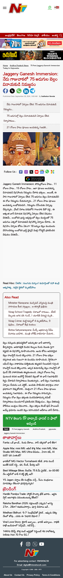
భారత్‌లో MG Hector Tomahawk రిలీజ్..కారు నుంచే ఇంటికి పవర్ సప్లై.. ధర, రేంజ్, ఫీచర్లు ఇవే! (28, 462)
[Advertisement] (31, 257)
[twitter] (13, 91)
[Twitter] (31, 172)
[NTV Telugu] (17, 8)
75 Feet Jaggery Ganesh (20, 429)
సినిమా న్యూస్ (33, 35)
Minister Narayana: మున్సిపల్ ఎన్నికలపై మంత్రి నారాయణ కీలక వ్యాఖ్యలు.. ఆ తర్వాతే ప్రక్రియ (30, 304)
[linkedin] (26, 91)
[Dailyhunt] (52, 172)
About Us (8, 575)
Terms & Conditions (51, 575)
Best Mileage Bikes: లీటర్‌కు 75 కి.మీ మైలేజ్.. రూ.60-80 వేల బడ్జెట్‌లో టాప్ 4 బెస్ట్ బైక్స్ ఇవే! (31, 472)
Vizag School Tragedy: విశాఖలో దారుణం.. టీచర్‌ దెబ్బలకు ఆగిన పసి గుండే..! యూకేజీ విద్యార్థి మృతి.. (32, 313)
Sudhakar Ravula (48, 96)
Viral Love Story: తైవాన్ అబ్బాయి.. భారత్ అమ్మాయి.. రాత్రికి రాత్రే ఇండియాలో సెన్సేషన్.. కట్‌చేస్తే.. (31, 523)
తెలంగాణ (21, 35)
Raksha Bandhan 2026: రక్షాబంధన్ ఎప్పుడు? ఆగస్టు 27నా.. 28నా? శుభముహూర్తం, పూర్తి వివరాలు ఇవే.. (28, 505)
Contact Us (19, 575)
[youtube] (41, 545)
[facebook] (6, 91)
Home (5, 65)
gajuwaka (52, 429)
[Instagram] (26, 172)
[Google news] (42, 172)
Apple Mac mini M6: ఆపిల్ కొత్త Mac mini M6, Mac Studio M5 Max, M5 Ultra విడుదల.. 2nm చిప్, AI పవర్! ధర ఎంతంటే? (30, 452)
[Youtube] (36, 172)
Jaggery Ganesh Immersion (14, 433)
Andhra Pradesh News (19, 65)
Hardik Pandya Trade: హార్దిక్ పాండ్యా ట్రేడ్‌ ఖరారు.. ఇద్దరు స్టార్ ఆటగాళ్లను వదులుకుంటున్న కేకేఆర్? (30, 495)
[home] (1, 35)
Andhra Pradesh (39, 429)
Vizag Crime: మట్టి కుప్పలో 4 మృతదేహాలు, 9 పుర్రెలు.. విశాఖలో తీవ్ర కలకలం (29, 322)
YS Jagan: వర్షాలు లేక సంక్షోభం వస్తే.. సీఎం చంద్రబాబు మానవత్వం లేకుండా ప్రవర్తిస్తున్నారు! (28, 481)
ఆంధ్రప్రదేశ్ (10, 35)
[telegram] (33, 91)
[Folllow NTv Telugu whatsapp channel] (49, 8)
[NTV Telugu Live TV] (56, 8)
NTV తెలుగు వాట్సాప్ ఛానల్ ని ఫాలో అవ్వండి (31, 421)
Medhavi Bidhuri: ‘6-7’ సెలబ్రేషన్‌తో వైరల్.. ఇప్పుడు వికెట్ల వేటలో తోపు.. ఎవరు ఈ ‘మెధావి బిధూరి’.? (30, 514)
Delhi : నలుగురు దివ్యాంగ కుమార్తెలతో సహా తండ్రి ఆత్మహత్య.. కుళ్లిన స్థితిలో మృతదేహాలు (31, 285)
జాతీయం (46, 35)
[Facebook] (21, 172)
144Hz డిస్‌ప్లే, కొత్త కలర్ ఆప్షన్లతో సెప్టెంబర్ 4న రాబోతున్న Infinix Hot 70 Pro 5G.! (29, 533)
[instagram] (28, 545)
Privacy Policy (33, 575)
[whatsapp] (19, 91)
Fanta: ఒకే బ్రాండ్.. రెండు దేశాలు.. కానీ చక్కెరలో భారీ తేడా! (30, 442)
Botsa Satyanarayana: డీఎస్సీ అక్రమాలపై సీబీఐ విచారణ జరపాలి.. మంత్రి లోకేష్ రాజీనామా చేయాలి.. (31, 331)
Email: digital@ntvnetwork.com (31, 565)
